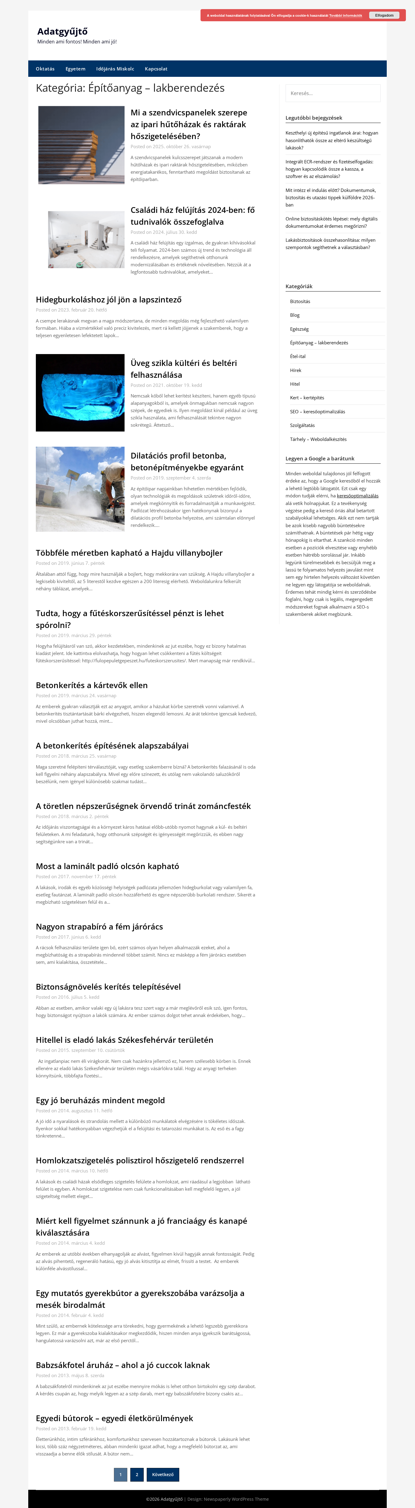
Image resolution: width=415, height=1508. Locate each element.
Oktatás (45, 69)
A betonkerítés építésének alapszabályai (112, 745)
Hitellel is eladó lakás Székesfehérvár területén (125, 1039)
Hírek (295, 370)
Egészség (299, 329)
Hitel (295, 384)
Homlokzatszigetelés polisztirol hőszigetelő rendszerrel (140, 1160)
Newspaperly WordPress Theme (236, 1499)
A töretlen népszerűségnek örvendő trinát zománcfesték (143, 805)
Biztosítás (300, 301)
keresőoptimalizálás (358, 496)
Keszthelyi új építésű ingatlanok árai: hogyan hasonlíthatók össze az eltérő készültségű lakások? (332, 140)
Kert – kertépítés (307, 397)
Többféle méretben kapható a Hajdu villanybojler (129, 552)
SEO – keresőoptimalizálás (317, 411)
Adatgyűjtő (62, 31)
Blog (295, 315)
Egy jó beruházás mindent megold (100, 1100)
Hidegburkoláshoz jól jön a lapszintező (109, 299)
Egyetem (76, 69)
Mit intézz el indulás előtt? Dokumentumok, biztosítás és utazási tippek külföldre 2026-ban (331, 197)
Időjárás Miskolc (115, 69)
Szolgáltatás (302, 425)
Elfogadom (384, 15)
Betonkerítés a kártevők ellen (92, 685)
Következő (163, 1474)
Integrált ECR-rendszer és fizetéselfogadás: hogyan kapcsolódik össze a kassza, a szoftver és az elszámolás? (329, 169)
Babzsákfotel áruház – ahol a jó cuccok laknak (123, 1365)
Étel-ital (298, 356)
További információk (345, 15)
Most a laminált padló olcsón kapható (107, 866)
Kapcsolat (156, 69)
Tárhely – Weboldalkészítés (318, 439)
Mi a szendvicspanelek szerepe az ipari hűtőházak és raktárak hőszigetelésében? (189, 124)
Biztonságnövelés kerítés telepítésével (108, 986)
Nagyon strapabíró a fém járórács (99, 926)
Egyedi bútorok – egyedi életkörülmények (114, 1418)
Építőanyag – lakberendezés (319, 342)
